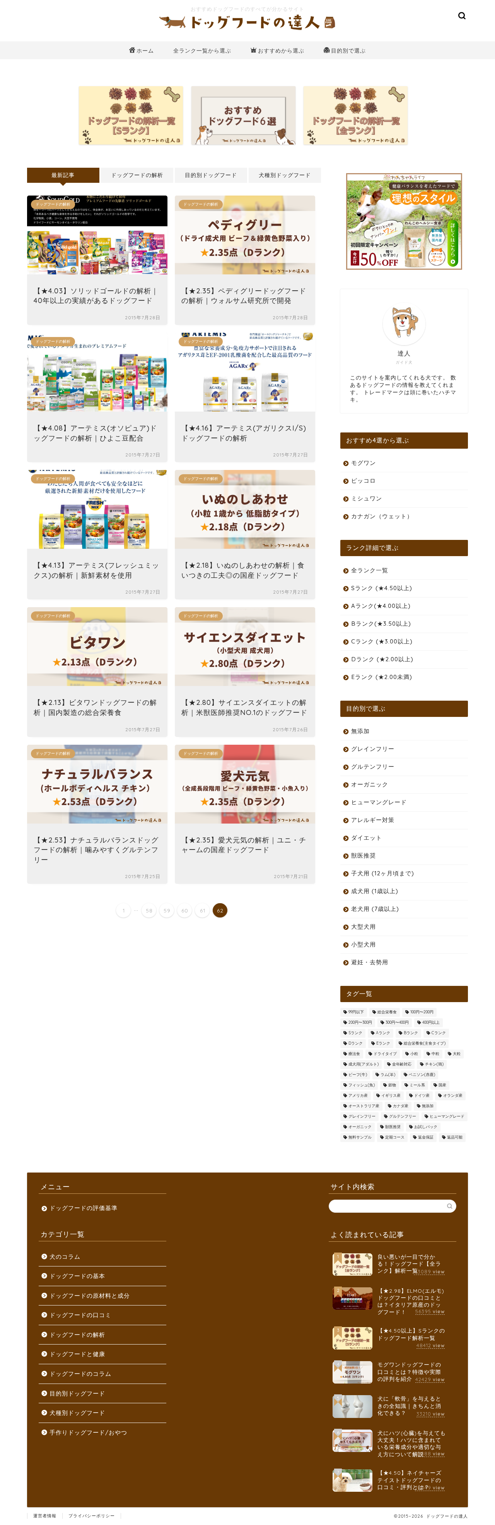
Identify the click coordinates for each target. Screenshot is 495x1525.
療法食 (354, 1054)
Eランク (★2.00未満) (381, 677)
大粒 (457, 1054)
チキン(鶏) (434, 1064)
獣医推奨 (363, 855)
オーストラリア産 (363, 1106)
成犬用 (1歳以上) (374, 891)
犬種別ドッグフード (285, 175)
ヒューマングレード (379, 802)
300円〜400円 (397, 1022)
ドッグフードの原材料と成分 (90, 1295)
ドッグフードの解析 (137, 175)
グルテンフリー (372, 766)
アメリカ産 (358, 1095)
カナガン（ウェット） (382, 516)
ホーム (145, 50)
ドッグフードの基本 (77, 1276)
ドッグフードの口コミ (80, 1315)
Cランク (439, 1033)
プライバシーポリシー (91, 1515)
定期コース (395, 1137)
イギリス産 (391, 1095)
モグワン (363, 462)
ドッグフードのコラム (80, 1373)
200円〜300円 (360, 1022)
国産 (442, 1085)
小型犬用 (363, 944)
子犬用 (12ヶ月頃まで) (382, 873)
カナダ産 (400, 1106)
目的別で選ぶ (348, 50)
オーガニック (369, 784)
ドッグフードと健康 (77, 1354)
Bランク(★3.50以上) (381, 623)
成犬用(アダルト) (363, 1064)
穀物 (392, 1085)
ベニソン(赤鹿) (422, 1074)
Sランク (355, 1033)
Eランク (383, 1043)
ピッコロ (363, 480)
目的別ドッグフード (211, 175)
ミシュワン (366, 498)
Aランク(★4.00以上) (381, 605)
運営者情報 (44, 1515)
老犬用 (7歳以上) (375, 908)
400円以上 (431, 1022)
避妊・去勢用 (369, 962)
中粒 (435, 1054)
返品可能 (455, 1137)
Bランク (411, 1033)
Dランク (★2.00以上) (382, 659)
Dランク (355, 1043)
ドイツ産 (422, 1095)
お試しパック (425, 1127)
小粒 (414, 1054)
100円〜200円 (422, 1012)
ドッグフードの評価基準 (84, 1208)
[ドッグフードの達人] (247, 30)
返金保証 (426, 1137)
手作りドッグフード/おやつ (88, 1432)
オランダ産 (453, 1095)
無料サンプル (360, 1137)
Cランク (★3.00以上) (382, 641)
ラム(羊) (388, 1074)
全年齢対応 (401, 1064)
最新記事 (63, 175)
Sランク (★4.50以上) (381, 588)
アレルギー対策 (372, 820)
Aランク (383, 1033)
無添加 (360, 731)
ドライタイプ (385, 1054)
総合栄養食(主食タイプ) (425, 1043)
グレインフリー (372, 748)
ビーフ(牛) (357, 1074)
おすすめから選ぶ (281, 50)
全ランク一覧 (369, 570)
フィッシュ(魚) (361, 1085)
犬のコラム (65, 1256)
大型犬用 (363, 926)
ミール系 (417, 1085)
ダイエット (366, 837)
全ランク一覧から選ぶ (202, 50)
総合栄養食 (387, 1012)
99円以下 (356, 1012)
